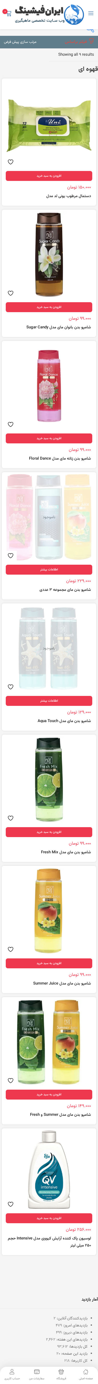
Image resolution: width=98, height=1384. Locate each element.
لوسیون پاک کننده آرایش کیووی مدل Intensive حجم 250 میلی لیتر (49, 1242)
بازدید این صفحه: (74, 1354)
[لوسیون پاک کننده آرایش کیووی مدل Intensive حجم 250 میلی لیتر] (49, 1169)
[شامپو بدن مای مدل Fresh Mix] (49, 779)
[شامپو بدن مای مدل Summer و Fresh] (49, 1042)
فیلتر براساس (76, 42)
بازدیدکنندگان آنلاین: (72, 1319)
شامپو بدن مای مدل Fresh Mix (66, 852)
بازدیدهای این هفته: (71, 1340)
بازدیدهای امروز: (75, 1326)
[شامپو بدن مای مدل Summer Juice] (49, 911)
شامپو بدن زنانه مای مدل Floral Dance (60, 459)
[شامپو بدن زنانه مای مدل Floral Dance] (49, 386)
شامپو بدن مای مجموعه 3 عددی (65, 590)
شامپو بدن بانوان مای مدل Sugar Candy (58, 327)
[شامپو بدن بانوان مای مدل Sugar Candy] (49, 254)
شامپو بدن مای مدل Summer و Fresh (60, 1115)
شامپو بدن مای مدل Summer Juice (62, 984)
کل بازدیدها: (78, 1347)
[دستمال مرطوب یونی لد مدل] (49, 123)
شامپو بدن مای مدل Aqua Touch (64, 721)
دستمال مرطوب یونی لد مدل (68, 196)
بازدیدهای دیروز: (75, 1333)
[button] (20, 42)
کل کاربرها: (79, 1361)
